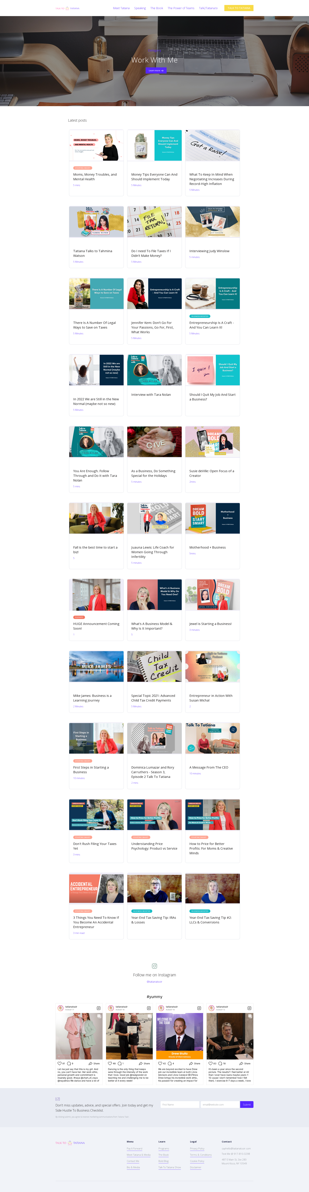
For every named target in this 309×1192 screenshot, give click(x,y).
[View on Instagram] (99, 1008)
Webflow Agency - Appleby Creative (37, 1186)
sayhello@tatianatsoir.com (236, 1148)
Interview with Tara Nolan (151, 394)
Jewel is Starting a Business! (210, 624)
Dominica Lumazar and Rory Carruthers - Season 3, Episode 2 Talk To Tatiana (152, 772)
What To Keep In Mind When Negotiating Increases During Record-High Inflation (211, 179)
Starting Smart (82, 168)
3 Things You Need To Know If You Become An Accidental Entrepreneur (96, 922)
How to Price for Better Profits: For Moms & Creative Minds (211, 848)
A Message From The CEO (208, 767)
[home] (67, 8)
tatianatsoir (71, 1006)
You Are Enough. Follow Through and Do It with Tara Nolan (95, 475)
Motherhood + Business (207, 547)
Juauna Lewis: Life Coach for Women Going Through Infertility (152, 552)
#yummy (154, 996)
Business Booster (200, 316)
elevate (79, 617)
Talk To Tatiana (141, 168)
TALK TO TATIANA (239, 8)
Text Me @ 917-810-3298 (236, 1153)
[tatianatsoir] (60, 1008)
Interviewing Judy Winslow (209, 251)
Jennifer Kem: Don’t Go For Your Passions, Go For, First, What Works (152, 327)
